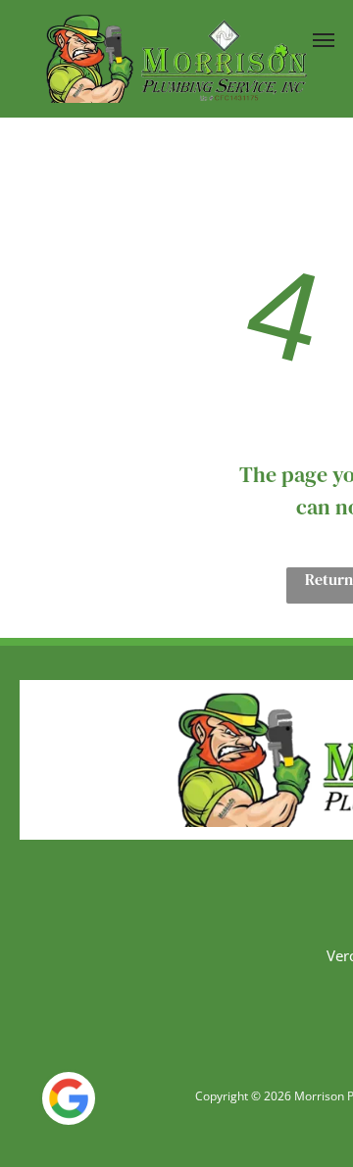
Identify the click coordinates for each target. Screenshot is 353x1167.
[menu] (323, 40)
